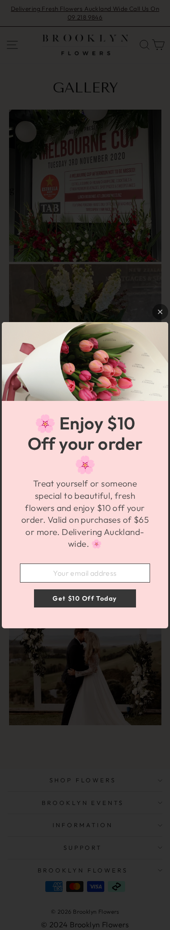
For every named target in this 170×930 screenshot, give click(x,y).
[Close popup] (160, 312)
